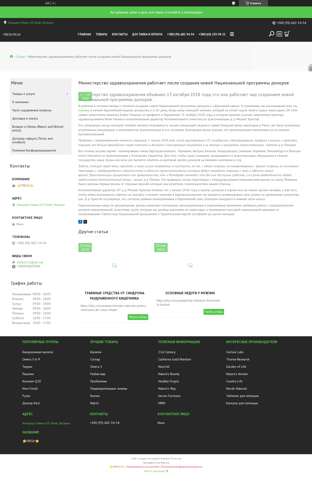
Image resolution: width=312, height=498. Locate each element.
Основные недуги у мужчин (190, 293)
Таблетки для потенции (242, 396)
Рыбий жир (98, 374)
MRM (161, 403)
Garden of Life (236, 367)
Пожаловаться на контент (142, 466)
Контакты (120, 34)
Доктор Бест (31, 403)
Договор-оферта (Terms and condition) (32, 140)
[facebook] (80, 222)
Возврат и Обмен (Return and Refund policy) (37, 128)
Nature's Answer (237, 374)
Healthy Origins (168, 381)
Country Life (234, 381)
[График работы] (279, 34)
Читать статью (138, 317)
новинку (84, 110)
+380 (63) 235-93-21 (211, 34)
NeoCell (163, 367)
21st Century (167, 352)
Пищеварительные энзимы (108, 388)
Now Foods (30, 388)
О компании (20, 102)
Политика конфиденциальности (182, 466)
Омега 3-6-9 (31, 359)
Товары (101, 34)
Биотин (95, 396)
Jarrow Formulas (169, 396)
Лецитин (28, 374)
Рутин (26, 396)
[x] (85, 222)
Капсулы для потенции (242, 403)
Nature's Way (167, 388)
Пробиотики (98, 381)
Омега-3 (96, 367)
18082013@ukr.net (29, 262)
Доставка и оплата (147, 34)
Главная (84, 34)
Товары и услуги (23, 94)
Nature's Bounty (169, 374)
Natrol (94, 403)
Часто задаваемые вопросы (31, 110)
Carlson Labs (235, 352)
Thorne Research (237, 359)
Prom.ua (176, 458)
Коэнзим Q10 (31, 381)
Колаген (95, 352)
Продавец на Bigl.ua (156, 462)
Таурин (27, 367)
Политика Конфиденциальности (34, 150)
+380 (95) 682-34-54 (180, 34)
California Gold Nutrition (174, 359)
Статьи (20, 56)
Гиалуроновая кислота (37, 352)
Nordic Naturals (236, 388)
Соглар (95, 359)
